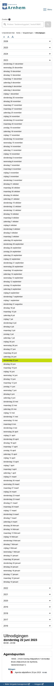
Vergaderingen (28, 33)
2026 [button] (6, 41)
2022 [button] (6, 588)
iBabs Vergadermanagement (16, 684)
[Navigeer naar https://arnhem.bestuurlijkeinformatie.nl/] (14, 9)
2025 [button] (6, 48)
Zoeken (5, 19)
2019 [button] (6, 607)
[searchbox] (23, 24)
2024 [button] (6, 54)
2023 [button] (6, 60)
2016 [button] (6, 626)
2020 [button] (6, 601)
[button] (48, 24)
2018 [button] (6, 613)
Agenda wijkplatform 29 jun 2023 (31, 672)
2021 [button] (6, 594)
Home (18, 33)
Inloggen (38, 684)
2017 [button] (6, 620)
